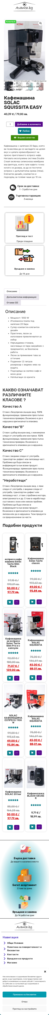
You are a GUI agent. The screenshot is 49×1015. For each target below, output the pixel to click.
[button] (45, 971)
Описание (12, 291)
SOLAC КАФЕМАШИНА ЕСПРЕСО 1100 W (13, 719)
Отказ (24, 1001)
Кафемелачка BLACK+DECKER (35, 796)
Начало (8, 81)
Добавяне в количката (29, 124)
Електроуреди (22, 81)
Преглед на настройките (25, 1009)
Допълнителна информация (21, 297)
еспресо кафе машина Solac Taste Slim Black (13, 563)
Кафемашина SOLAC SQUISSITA (36, 642)
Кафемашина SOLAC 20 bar (13, 793)
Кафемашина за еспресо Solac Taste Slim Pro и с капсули (13, 643)
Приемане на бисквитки (24, 994)
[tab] (12, 291)
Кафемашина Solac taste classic (36, 561)
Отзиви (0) (12, 302)
